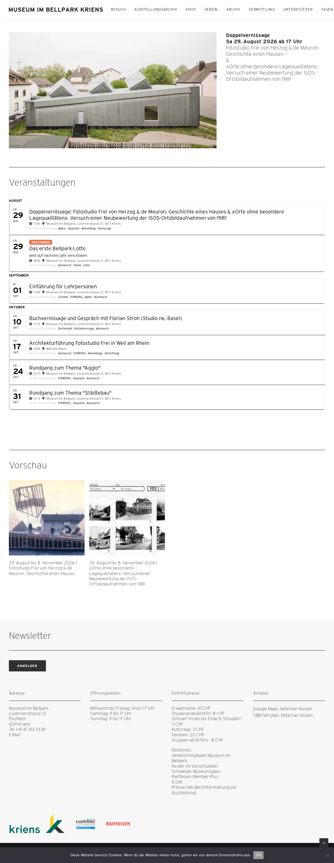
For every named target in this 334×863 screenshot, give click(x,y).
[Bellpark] (56, 9)
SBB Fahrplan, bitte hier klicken (283, 715)
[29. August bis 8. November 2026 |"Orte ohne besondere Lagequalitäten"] (113, 90)
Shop (191, 9)
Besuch (118, 9)
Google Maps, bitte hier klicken (282, 708)
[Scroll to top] (323, 842)
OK (258, 855)
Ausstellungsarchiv (155, 9)
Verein (211, 9)
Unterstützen (298, 9)
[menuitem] (118, 9)
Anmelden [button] (27, 666)
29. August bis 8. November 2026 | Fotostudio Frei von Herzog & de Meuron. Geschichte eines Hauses (43, 568)
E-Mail (14, 734)
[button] (47, 517)
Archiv (233, 9)
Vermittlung (262, 9)
